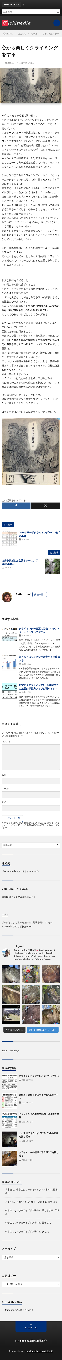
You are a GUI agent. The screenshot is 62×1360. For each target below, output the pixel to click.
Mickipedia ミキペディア (40, 1351)
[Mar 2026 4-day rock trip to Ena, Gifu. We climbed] (51, 974)
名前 (4, 775)
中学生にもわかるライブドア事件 (22, 1210)
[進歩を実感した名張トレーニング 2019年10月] (52, 566)
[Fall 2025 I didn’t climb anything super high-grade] (31, 994)
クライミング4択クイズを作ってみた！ (25, 1201)
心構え (31, 63)
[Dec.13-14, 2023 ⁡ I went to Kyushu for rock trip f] (31, 1014)
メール (5, 788)
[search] (57, 11)
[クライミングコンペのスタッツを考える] (9, 1082)
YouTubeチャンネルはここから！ (19, 896)
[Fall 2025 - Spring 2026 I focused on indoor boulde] (31, 974)
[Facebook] (16, 506)
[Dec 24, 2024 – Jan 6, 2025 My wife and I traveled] (11, 1014)
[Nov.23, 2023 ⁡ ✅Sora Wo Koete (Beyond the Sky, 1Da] (51, 1014)
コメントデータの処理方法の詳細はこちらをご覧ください (31, 826)
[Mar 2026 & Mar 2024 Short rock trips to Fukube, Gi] (11, 994)
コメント (6, 741)
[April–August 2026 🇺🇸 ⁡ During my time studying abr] (11, 974)
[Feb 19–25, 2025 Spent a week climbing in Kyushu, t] (51, 994)
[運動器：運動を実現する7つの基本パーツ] (9, 1101)
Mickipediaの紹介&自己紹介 (19, 1309)
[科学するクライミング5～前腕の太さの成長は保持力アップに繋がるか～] (9, 691)
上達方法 (23, 63)
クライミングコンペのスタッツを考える (39, 1075)
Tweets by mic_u (10, 1050)
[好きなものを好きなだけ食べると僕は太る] (9, 662)
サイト (5, 802)
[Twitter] (45, 506)
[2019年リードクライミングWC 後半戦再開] (9, 538)
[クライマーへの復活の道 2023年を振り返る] (9, 1158)
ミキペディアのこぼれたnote (17, 926)
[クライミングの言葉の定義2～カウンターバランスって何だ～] (9, 634)
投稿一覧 (38, 594)
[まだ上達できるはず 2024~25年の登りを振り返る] (9, 1139)
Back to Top (31, 1327)
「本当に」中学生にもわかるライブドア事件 (27, 1189)
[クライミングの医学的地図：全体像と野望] (9, 1120)
